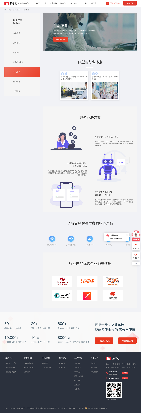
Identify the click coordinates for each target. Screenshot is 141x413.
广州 (123, 364)
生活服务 (25, 9)
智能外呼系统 (28, 363)
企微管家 (27, 372)
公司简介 (94, 363)
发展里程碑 (94, 372)
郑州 (123, 367)
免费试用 (130, 3)
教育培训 (16, 52)
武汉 (107, 367)
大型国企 (16, 91)
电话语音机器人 (29, 367)
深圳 (118, 364)
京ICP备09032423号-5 (76, 408)
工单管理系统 (46, 367)
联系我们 (94, 367)
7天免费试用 (127, 340)
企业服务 (16, 81)
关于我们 (94, 3)
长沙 (133, 367)
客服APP (45, 363)
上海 (112, 364)
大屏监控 (62, 363)
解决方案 (63, 3)
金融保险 (16, 33)
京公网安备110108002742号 (97, 408)
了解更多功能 (104, 340)
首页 (38, 3)
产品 (44, 3)
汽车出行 (16, 43)
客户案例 (74, 3)
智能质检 (62, 367)
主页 (9, 9)
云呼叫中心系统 (11, 363)
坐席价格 (53, 3)
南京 (112, 367)
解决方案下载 (61, 39)
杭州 (128, 364)
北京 (107, 364)
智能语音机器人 (11, 372)
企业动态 (84, 3)
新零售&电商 (18, 62)
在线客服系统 (10, 367)
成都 (133, 364)
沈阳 (128, 367)
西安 (118, 367)
